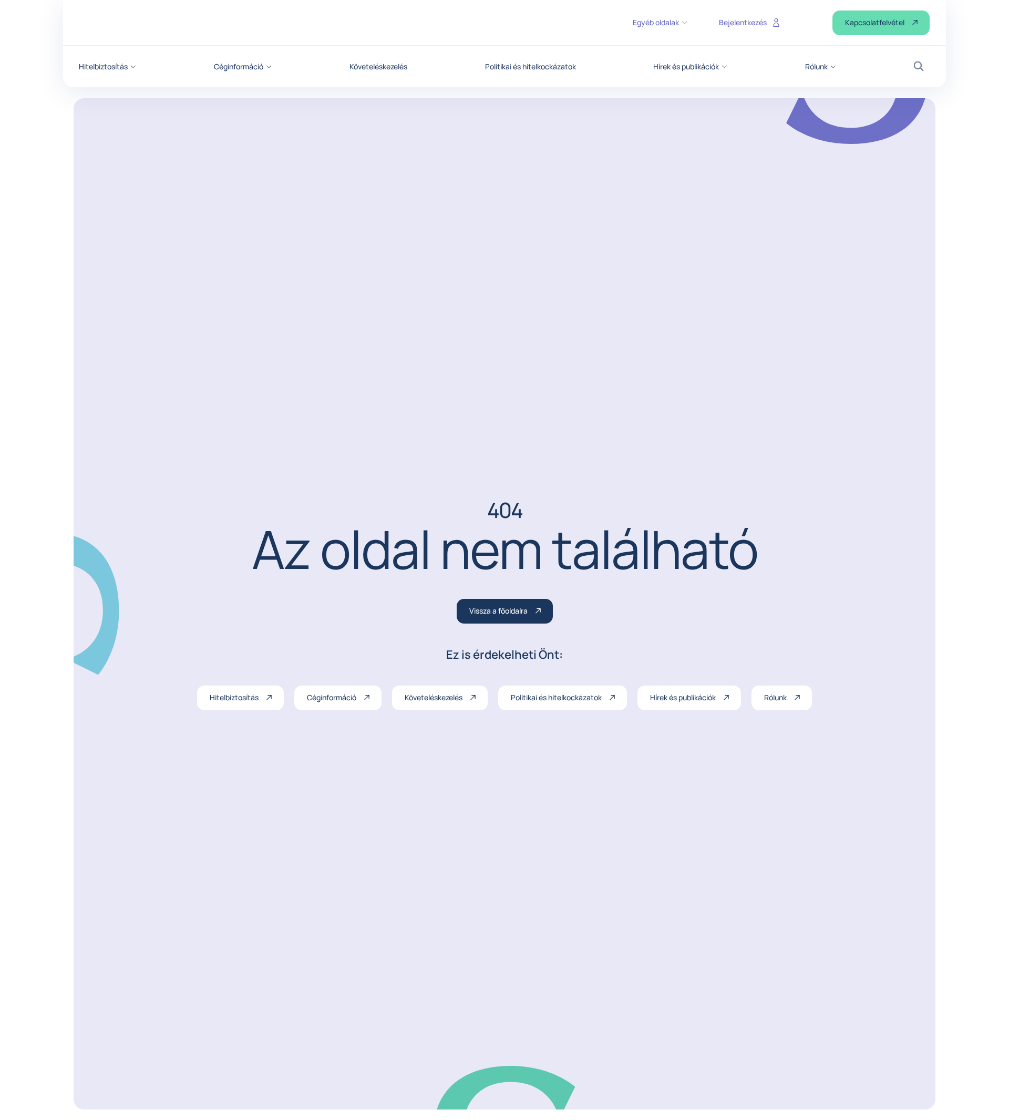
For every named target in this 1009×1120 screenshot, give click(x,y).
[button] (107, 66)
